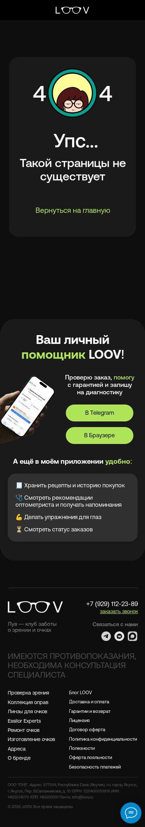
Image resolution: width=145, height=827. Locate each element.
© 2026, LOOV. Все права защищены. (41, 806)
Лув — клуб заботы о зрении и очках (32, 626)
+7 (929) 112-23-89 (112, 603)
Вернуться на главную (73, 210)
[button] (119, 611)
